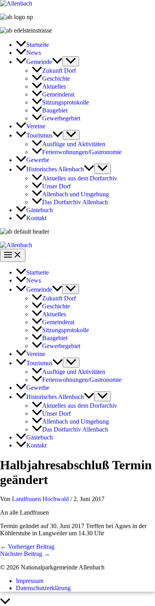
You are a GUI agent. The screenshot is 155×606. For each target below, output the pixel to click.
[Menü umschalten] (70, 61)
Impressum (29, 580)
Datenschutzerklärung (43, 588)
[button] (57, 61)
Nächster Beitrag (25, 553)
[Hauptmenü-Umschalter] (12, 255)
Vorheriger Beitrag (27, 546)
